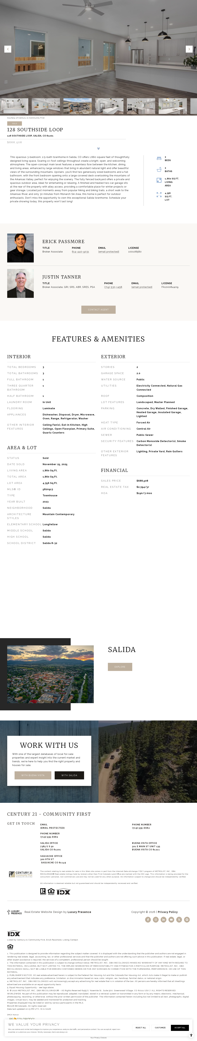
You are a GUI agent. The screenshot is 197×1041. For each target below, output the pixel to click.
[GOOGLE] (187, 920)
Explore (120, 667)
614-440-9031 (80, 251)
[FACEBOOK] (148, 920)
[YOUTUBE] (171, 920)
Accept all (180, 1028)
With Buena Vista (33, 775)
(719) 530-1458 (113, 287)
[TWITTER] (179, 920)
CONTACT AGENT (98, 310)
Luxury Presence (79, 911)
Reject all (141, 1028)
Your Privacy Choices (98, 1038)
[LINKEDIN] (163, 920)
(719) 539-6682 (141, 828)
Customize (160, 1028)
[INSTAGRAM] (156, 920)
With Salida (69, 775)
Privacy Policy (168, 911)
